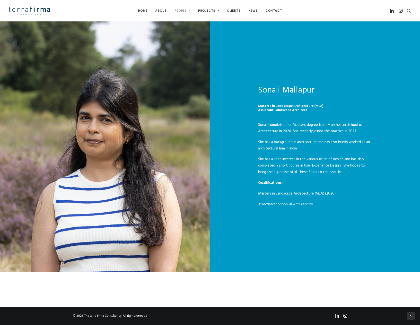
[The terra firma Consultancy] (29, 11)
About (161, 11)
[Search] (408, 10)
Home (143, 11)
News (253, 11)
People (181, 11)
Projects (206, 11)
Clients (233, 11)
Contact (273, 11)
